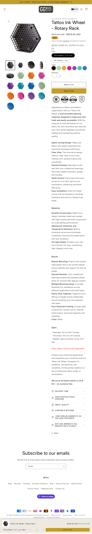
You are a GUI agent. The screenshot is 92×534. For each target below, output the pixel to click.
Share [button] (56, 433)
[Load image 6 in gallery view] (20, 75)
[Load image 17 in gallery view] (10, 106)
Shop (10, 484)
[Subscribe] (63, 466)
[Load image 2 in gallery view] (20, 65)
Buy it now (69, 91)
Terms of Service (62, 484)
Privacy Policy (33, 489)
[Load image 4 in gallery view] (41, 65)
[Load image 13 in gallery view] (10, 96)
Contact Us (59, 489)
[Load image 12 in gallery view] (41, 86)
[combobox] (15, 530)
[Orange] (64, 68)
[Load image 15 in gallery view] (31, 96)
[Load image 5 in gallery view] (10, 75)
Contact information (53, 517)
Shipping (66, 41)
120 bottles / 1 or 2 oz (63, 55)
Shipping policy (39, 517)
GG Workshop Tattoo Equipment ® (24, 515)
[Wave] (85, 68)
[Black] (54, 68)
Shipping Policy (47, 489)
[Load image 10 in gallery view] (20, 86)
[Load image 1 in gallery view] (10, 65)
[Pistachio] (59, 68)
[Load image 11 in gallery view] (31, 86)
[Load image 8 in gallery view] (41, 75)
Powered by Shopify (42, 515)
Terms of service (79, 515)
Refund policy (56, 515)
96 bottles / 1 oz (61, 60)
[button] (4, 9)
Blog (51, 484)
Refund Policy (76, 484)
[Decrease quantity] (30, 529)
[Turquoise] (79, 68)
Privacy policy (67, 515)
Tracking (26, 484)
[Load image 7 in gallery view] (31, 75)
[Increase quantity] (43, 529)
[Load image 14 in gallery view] (20, 96)
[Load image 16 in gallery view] (41, 96)
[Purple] (74, 68)
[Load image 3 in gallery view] (31, 65)
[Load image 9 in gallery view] (10, 86)
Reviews (17, 484)
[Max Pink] (69, 68)
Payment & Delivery (40, 484)
